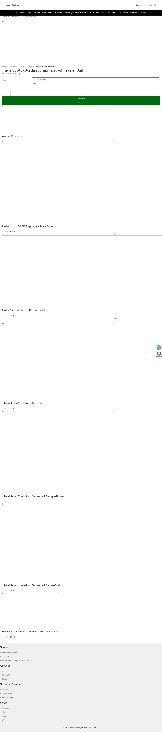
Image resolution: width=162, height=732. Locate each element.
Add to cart (81, 98)
